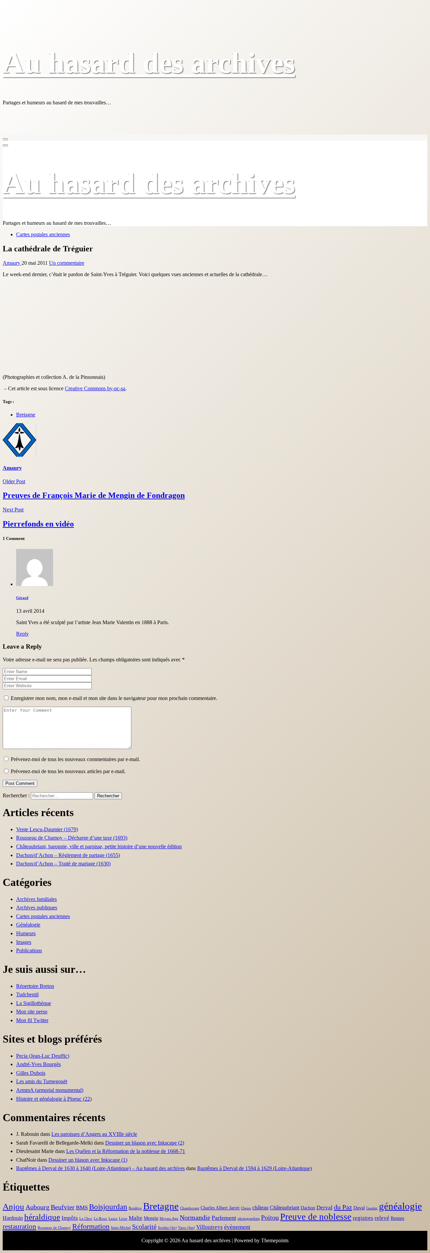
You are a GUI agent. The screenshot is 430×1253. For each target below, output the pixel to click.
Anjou (13, 1206)
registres (363, 1218)
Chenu (246, 1208)
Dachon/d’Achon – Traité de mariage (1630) (63, 863)
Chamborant (189, 1208)
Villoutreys (209, 1227)
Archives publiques (36, 907)
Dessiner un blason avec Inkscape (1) (87, 1160)
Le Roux (100, 1218)
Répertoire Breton (35, 986)
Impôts (69, 1218)
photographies (249, 1218)
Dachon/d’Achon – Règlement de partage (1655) (68, 855)
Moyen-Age (169, 1218)
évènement (237, 1226)
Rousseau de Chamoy (54, 1228)
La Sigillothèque (33, 1003)
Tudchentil (27, 994)
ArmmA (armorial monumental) (49, 1090)
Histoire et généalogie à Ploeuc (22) (54, 1099)
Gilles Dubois (30, 1073)
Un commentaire (66, 263)
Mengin (151, 1218)
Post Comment (20, 783)
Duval (359, 1207)
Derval (324, 1207)
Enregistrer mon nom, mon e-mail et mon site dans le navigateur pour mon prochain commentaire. (114, 698)
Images (23, 942)
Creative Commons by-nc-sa (95, 388)
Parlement (224, 1217)
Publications (29, 950)
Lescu (113, 1218)
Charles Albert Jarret (220, 1207)
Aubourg (37, 1207)
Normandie (195, 1217)
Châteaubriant (284, 1207)
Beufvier (63, 1207)
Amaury (12, 263)
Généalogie (28, 925)
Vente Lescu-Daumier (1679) (47, 829)
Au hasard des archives (149, 63)
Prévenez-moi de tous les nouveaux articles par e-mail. (68, 771)
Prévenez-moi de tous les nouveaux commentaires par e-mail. (75, 759)
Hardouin (13, 1218)
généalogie (400, 1206)
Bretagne (25, 414)
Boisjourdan (108, 1207)
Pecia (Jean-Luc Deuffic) (42, 1056)
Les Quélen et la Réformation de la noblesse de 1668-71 (125, 1151)
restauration (19, 1226)
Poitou (270, 1217)
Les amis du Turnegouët (41, 1081)
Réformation (91, 1226)
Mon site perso (31, 1011)
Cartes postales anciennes (43, 234)
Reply (22, 634)
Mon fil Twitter (32, 1020)
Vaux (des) (186, 1228)
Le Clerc (85, 1218)
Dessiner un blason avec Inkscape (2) (144, 1143)
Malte (135, 1218)
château (260, 1207)
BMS (82, 1207)
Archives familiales (36, 899)
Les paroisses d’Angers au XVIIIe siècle (94, 1134)
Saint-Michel (121, 1228)
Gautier (372, 1208)
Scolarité (144, 1226)
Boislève (135, 1208)
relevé (382, 1218)
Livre (123, 1218)
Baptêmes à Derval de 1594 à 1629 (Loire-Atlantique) (254, 1168)
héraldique (42, 1216)
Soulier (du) (167, 1228)
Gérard (22, 598)
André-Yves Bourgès (38, 1064)
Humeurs (26, 933)
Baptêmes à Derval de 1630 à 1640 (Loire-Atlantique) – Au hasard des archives (100, 1168)
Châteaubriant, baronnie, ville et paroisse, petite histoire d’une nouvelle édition (99, 846)
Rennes (397, 1218)
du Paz (343, 1207)
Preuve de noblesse (315, 1217)
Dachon (308, 1207)
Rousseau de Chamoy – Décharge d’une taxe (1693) (71, 838)
